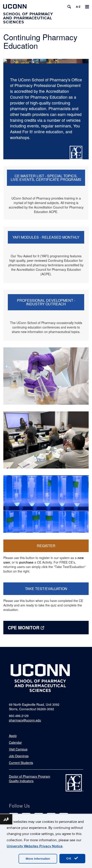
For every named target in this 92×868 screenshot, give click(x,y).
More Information (38, 859)
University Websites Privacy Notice (35, 846)
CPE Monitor (23, 627)
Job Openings (19, 756)
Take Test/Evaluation (46, 588)
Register (46, 545)
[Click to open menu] (87, 6)
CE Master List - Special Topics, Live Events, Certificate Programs (46, 177)
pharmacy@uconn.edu (25, 720)
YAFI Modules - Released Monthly (46, 237)
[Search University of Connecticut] (69, 6)
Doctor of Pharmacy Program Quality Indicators (29, 778)
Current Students (21, 762)
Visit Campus (18, 749)
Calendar (15, 742)
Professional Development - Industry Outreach (46, 302)
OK (69, 858)
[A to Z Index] (78, 6)
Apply (13, 735)
